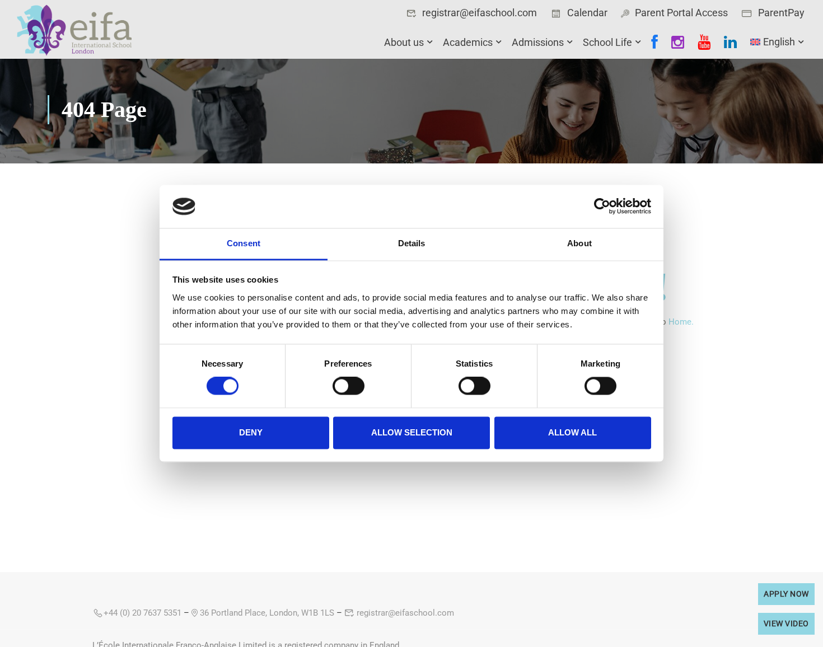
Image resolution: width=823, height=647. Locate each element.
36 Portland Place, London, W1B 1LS (266, 613)
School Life (607, 42)
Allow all (572, 432)
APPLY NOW (786, 593)
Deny (251, 432)
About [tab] (579, 243)
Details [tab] (411, 243)
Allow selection (411, 432)
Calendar (587, 12)
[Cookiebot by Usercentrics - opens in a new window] (602, 206)
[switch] (348, 386)
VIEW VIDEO (786, 623)
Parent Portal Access (681, 12)
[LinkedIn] (730, 42)
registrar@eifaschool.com (479, 12)
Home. (681, 322)
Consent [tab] (243, 243)
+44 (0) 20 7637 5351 (142, 613)
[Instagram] (678, 42)
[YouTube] (704, 42)
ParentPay (781, 12)
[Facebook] (654, 42)
